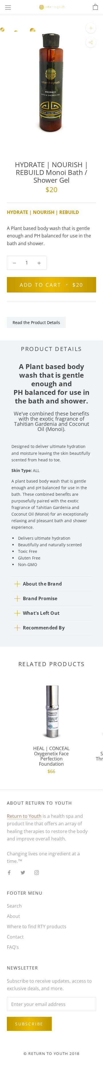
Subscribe (29, 1024)
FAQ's (13, 947)
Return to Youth (24, 816)
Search (14, 906)
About (13, 916)
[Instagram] (36, 872)
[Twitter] (23, 872)
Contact (15, 937)
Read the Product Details (36, 322)
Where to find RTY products (36, 926)
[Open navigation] (8, 7)
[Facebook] (9, 872)
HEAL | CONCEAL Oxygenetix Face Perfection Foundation (51, 756)
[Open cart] (95, 7)
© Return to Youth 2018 (51, 1053)
